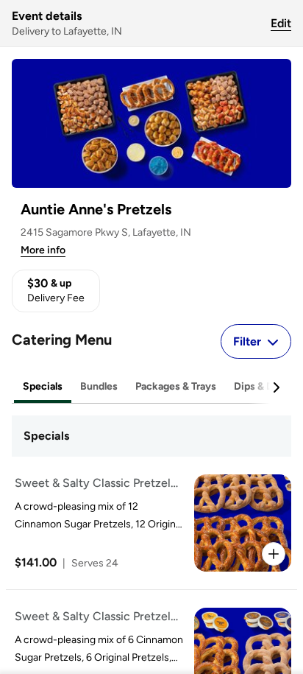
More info (43, 250)
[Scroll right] (275, 387)
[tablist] (151, 387)
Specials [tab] (43, 386)
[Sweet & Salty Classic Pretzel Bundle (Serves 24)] (148, 523)
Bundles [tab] (99, 386)
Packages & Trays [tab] (175, 386)
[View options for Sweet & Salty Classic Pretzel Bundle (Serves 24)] (273, 554)
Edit (281, 23)
